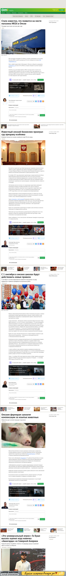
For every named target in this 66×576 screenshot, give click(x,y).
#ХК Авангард (4, 547)
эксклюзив (51, 539)
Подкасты (8, 12)
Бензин (26, 16)
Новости (3, 12)
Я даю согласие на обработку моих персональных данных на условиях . (21, 115)
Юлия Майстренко (53, 276)
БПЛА (31, 16)
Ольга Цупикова (52, 22)
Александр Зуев (52, 133)
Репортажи (14, 12)
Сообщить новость (14, 95)
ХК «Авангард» (38, 16)
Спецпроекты (20, 12)
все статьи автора (11, 101)
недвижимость (12, 65)
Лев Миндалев (52, 537)
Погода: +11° (55, 10)
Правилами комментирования (22, 116)
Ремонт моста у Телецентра (18, 16)
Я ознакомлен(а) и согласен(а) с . (17, 116)
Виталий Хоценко (31, 453)
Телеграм (42, 95)
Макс (36, 95)
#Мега (3, 28)
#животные (4, 421)
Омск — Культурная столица (48, 16)
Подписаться (40, 79)
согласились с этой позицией (17, 199)
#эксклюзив (9, 547)
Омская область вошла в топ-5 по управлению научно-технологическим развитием (18, 370)
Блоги (26, 12)
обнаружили (23, 458)
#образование (4, 283)
